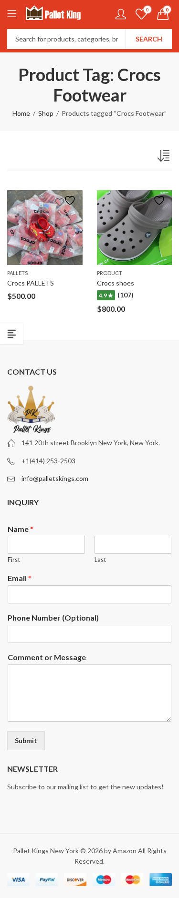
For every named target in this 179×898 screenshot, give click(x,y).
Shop (45, 113)
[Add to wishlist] (67, 200)
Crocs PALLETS (30, 283)
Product (109, 273)
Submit (26, 740)
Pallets (17, 273)
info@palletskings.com (54, 478)
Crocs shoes (115, 283)
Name (20, 528)
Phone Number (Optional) (53, 617)
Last (100, 559)
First (14, 559)
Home (21, 113)
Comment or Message (47, 657)
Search (149, 39)
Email (20, 577)
